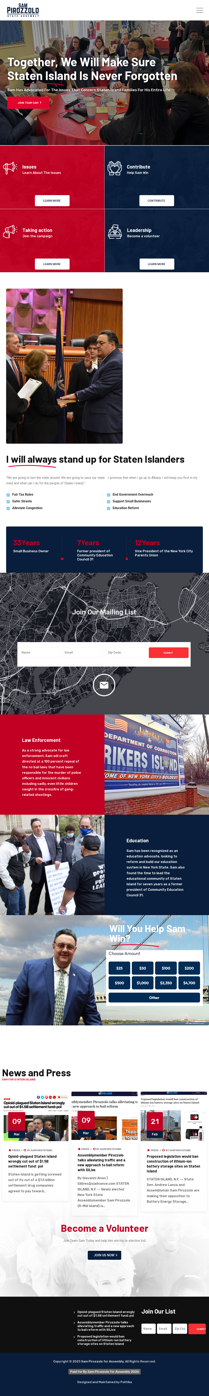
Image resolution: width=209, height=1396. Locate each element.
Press (16, 1150)
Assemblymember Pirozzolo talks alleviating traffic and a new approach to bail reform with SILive (105, 1326)
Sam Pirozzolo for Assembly (102, 1361)
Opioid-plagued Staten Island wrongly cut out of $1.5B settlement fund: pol (32, 1161)
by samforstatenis (39, 1150)
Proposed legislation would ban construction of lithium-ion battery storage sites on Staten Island (104, 1340)
